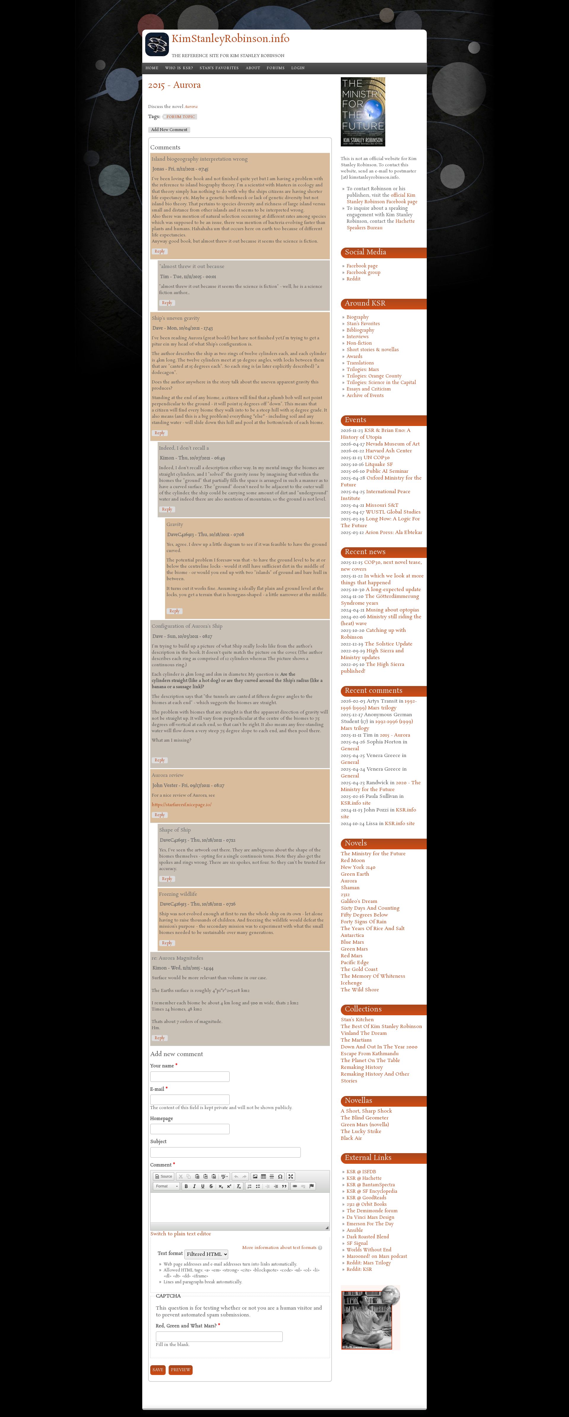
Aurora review (168, 775)
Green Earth (355, 874)
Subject (158, 1142)
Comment (162, 1165)
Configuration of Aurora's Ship (187, 626)
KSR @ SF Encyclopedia (372, 1192)
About (253, 68)
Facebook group (364, 273)
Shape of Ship (175, 830)
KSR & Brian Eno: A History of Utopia (375, 434)
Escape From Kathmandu (370, 1053)
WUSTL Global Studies (393, 512)
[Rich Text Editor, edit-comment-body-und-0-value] (240, 1207)
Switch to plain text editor (180, 1234)
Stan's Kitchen (357, 1019)
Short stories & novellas (373, 350)
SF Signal (357, 1244)
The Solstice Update (389, 644)
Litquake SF (379, 464)
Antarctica (352, 935)
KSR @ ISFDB (361, 1172)
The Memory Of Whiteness (373, 976)
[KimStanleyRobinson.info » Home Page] (157, 54)
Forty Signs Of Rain (363, 922)
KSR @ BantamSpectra (371, 1185)
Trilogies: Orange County (374, 376)
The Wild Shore (360, 990)
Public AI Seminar (387, 471)
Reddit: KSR (359, 1270)
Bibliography (360, 330)
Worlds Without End (369, 1250)
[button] (163, 1176)
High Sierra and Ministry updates (372, 654)
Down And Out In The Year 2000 (379, 1047)
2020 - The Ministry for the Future (381, 786)
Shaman (350, 888)
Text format (171, 1254)
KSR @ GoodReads (366, 1198)
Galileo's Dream (359, 901)
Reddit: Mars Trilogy (369, 1263)
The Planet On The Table (370, 1060)
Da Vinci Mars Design (370, 1218)
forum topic (181, 117)
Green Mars (354, 949)
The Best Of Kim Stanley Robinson (381, 1026)
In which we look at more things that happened (382, 579)
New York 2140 (358, 867)
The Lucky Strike (361, 1131)
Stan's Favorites (219, 68)
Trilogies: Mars (363, 370)
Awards (354, 357)
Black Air (351, 1138)
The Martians (356, 1040)
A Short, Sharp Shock (366, 1111)
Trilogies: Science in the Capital (381, 383)
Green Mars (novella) (365, 1124)
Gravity (175, 524)
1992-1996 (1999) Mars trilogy (379, 704)
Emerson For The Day (370, 1224)
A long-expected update (393, 589)
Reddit (354, 279)
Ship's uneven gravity (176, 318)
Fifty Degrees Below (364, 915)
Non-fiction (359, 343)
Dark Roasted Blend (368, 1237)
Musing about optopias (392, 610)
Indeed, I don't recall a (184, 448)
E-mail (158, 1089)
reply (160, 251)
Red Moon (353, 860)
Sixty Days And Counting (370, 908)
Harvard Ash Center (389, 451)
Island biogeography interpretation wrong (200, 159)
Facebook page (362, 266)
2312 (345, 894)
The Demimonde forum (372, 1211)
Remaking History (362, 1067)
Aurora (349, 881)
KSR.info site (356, 803)
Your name (163, 1066)
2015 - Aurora (395, 735)
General (350, 748)
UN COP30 (377, 457)
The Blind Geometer (365, 1118)
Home (152, 68)
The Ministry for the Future (373, 853)
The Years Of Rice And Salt (373, 928)
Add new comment (169, 130)
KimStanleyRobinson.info (231, 39)
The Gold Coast (359, 969)
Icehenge (351, 983)
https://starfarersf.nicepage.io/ (182, 805)
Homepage (161, 1119)
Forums (276, 68)
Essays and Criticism (369, 389)
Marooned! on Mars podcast (377, 1257)
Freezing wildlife (178, 894)
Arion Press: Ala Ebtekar (393, 532)
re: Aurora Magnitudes (177, 958)
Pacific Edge (355, 962)
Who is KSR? (179, 68)
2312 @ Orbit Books (367, 1205)
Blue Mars (352, 942)
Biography (358, 317)
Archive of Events (365, 396)
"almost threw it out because (191, 266)
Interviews (358, 337)
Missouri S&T (382, 505)
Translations (360, 363)
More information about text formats (279, 1248)
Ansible (355, 1231)
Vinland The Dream (364, 1033)
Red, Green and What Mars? (188, 1326)
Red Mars (352, 956)
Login (298, 68)
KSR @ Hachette (364, 1179)
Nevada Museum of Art (393, 444)
